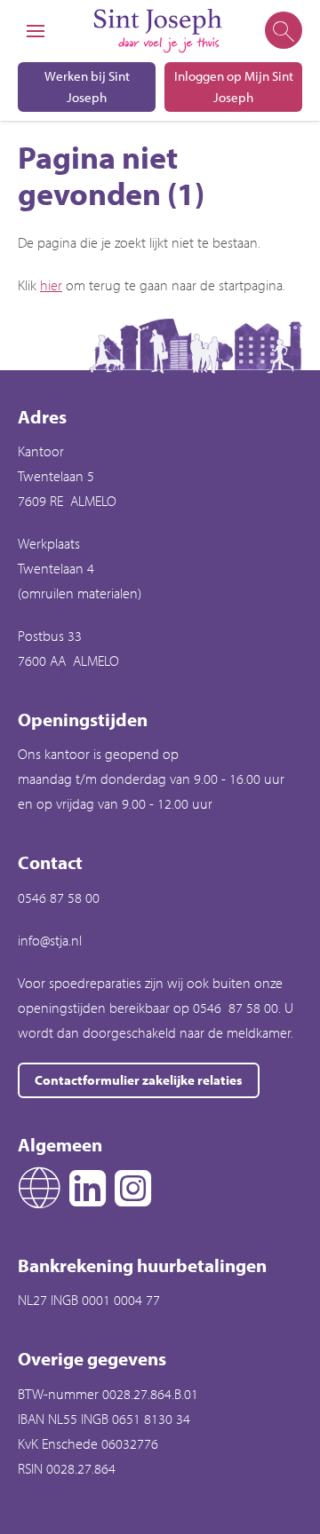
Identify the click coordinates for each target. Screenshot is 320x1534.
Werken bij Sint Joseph (87, 86)
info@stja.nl (50, 940)
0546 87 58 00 (59, 897)
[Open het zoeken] (282, 31)
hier (51, 285)
